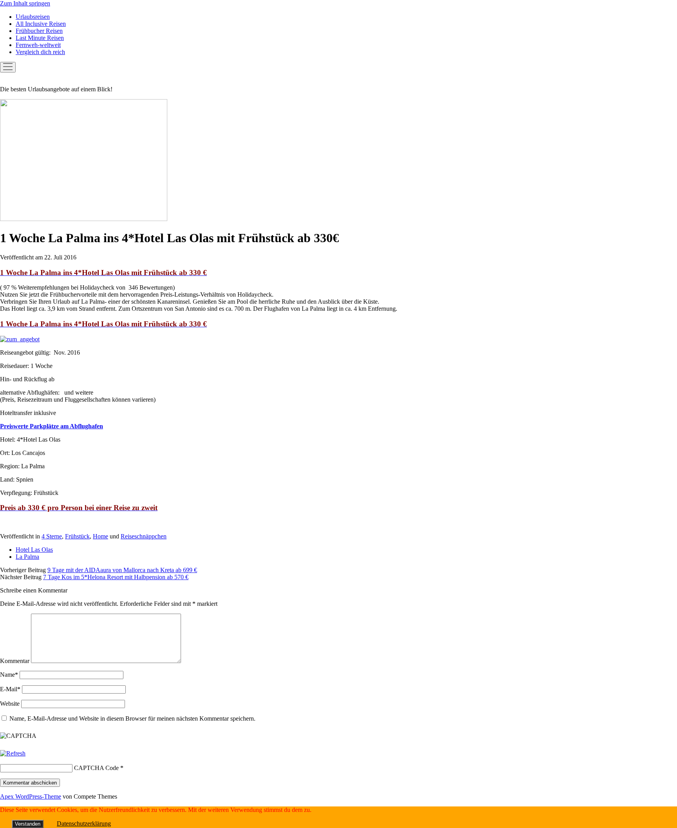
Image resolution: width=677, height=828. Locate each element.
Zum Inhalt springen (25, 3)
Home (100, 536)
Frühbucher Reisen (39, 30)
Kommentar (14, 661)
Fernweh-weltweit (38, 45)
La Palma (27, 556)
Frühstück (77, 536)
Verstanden (27, 824)
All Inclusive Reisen (41, 23)
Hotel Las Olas (34, 549)
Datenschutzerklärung (84, 823)
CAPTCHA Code (96, 768)
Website (10, 703)
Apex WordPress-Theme (30, 796)
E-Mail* (10, 689)
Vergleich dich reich (40, 52)
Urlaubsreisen (33, 16)
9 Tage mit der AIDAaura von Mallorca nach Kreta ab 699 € (122, 570)
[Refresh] (12, 753)
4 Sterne (52, 536)
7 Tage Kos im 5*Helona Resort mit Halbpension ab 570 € (115, 577)
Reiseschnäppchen (144, 536)
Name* (9, 674)
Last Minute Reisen (40, 37)
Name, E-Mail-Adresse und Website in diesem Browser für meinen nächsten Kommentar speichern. (132, 718)
